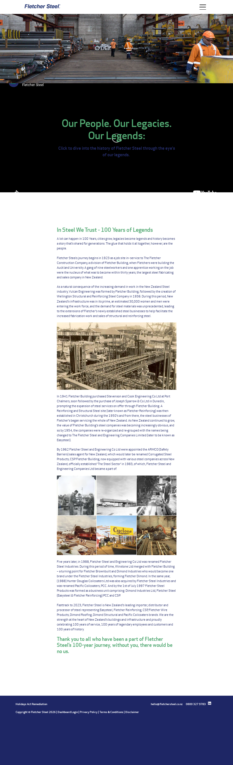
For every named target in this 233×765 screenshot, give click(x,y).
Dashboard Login (68, 712)
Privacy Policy (88, 712)
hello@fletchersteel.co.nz (166, 704)
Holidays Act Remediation (31, 704)
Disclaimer (132, 712)
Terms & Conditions (111, 712)
